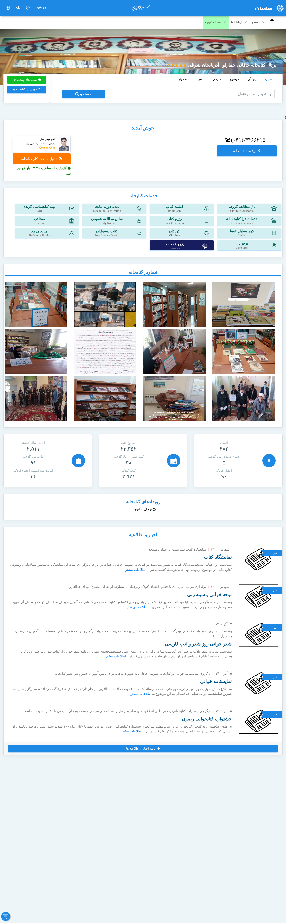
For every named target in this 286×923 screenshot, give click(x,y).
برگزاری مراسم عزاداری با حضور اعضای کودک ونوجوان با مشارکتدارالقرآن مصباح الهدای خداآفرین (137, 586)
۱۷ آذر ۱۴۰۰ (223, 624)
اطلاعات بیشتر (135, 570)
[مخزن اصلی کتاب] (174, 304)
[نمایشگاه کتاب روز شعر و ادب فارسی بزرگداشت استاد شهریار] (243, 351)
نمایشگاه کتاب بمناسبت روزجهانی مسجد (177, 549)
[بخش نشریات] (105, 398)
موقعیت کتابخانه (245, 151)
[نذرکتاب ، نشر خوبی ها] (243, 304)
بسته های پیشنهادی (25, 79)
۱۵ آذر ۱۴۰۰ (223, 673)
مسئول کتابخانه (48, 143)
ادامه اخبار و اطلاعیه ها (141, 748)
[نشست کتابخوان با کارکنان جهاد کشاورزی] (243, 398)
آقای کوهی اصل (47, 139)
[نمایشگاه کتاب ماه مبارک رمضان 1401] (36, 304)
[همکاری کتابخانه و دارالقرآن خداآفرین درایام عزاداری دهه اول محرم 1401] (36, 398)
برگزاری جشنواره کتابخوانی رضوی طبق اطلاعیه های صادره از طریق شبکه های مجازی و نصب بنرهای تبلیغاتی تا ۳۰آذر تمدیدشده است (117, 711)
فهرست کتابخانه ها (25, 89)
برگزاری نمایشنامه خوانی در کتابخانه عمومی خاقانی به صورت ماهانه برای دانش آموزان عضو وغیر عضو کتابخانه (133, 673)
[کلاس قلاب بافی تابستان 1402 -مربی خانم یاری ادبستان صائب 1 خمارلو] (174, 351)
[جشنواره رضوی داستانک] (105, 351)
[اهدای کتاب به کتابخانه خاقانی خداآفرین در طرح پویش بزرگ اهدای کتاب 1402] (174, 398)
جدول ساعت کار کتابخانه (40, 159)
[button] (65, 149)
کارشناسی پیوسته (31, 143)
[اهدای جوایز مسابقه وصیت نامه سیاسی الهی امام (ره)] (105, 304)
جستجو (85, 94)
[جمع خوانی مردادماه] (36, 351)
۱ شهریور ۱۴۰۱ (221, 549)
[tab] (269, 79)
